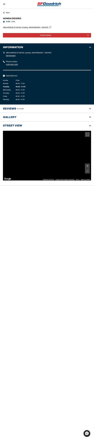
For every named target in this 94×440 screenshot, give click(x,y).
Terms (77, 179)
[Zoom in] (87, 166)
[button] (86, 433)
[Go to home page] (49, 4)
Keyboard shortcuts (48, 179)
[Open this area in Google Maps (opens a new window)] (8, 178)
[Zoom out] (87, 171)
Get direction (11, 56)
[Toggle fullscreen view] (87, 134)
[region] (47, 155)
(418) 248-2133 (12, 64)
